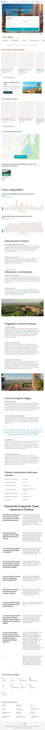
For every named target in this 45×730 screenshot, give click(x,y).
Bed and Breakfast (15, 40)
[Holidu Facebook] (25, 724)
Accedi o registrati (7, 92)
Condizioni (31, 726)
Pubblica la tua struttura (25, 1)
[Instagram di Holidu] (20, 724)
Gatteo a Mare (9, 294)
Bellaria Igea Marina (16, 294)
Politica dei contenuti (17, 727)
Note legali (26, 726)
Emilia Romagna (36, 33)
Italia (25, 33)
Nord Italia (29, 33)
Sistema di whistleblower (27, 727)
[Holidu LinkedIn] (22, 724)
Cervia (16, 292)
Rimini (35, 278)
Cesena (41, 33)
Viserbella (17, 331)
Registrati (38, 1)
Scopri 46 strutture (20, 156)
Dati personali (36, 726)
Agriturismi (5, 40)
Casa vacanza (20, 33)
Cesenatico (24, 289)
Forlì (15, 276)
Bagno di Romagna (29, 331)
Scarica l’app (16, 1)
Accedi (33, 1)
